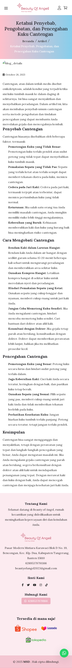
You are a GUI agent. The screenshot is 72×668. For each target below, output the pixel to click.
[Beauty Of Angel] (23, 585)
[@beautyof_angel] (28, 585)
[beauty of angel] (34, 585)
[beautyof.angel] (46, 585)
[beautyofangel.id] (40, 585)
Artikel (42, 41)
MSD (27, 661)
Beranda (28, 41)
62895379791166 (36, 563)
